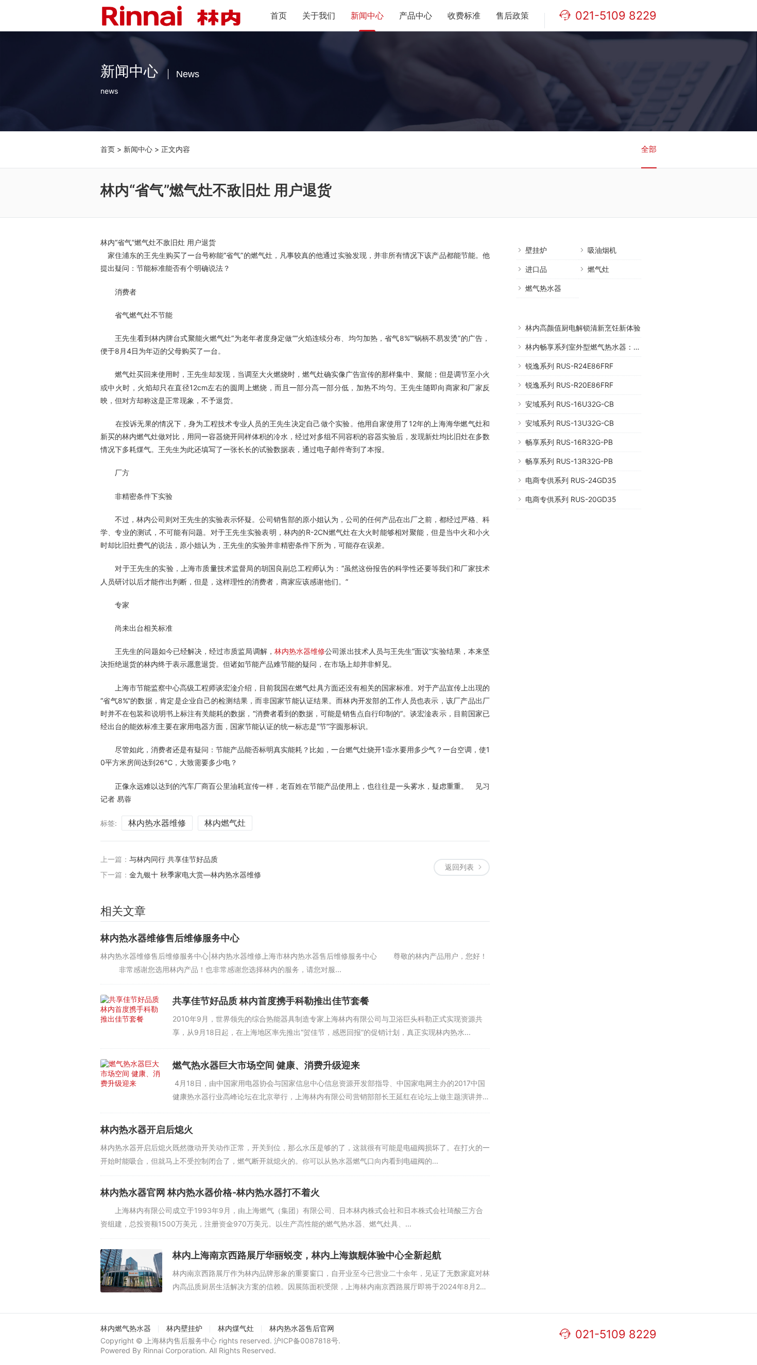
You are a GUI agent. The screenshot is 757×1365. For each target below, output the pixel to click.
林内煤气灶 (236, 1328)
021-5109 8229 (616, 15)
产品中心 (415, 15)
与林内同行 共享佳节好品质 (173, 859)
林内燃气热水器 (125, 1328)
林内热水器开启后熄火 (146, 1129)
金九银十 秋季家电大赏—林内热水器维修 (195, 874)
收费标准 (464, 15)
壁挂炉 (536, 250)
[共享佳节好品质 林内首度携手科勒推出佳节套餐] (131, 1016)
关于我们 (318, 15)
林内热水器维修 (299, 651)
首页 (278, 15)
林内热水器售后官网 (301, 1328)
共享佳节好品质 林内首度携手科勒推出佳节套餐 (271, 1000)
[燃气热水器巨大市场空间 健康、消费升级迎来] (131, 1080)
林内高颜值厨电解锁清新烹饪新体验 (583, 327)
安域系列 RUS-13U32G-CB (569, 423)
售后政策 (512, 15)
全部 (649, 149)
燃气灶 (598, 269)
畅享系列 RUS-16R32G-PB (569, 442)
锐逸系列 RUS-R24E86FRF (569, 365)
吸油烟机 (602, 250)
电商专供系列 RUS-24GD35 (570, 480)
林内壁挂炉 (184, 1328)
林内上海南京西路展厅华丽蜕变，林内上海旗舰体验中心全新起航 (307, 1255)
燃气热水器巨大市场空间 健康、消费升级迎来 (266, 1065)
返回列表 (459, 866)
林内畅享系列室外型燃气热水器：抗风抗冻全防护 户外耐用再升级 (630, 346)
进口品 (536, 269)
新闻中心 (367, 15)
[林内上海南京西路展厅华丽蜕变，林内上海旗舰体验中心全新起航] (131, 1270)
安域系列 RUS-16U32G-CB (569, 404)
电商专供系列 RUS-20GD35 (570, 499)
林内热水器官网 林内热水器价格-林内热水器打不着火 (210, 1192)
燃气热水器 (543, 288)
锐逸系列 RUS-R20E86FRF (569, 385)
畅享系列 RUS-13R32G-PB (569, 461)
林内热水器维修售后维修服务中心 (169, 937)
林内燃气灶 (225, 823)
